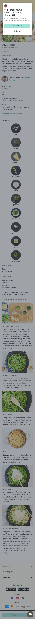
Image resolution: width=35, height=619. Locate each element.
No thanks (17, 31)
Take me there (17, 26)
